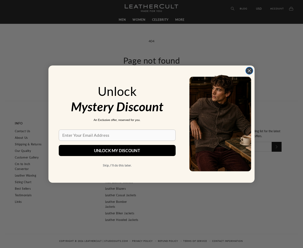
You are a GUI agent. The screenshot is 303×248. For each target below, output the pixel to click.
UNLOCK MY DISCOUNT (117, 150)
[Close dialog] (249, 70)
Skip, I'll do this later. (117, 165)
